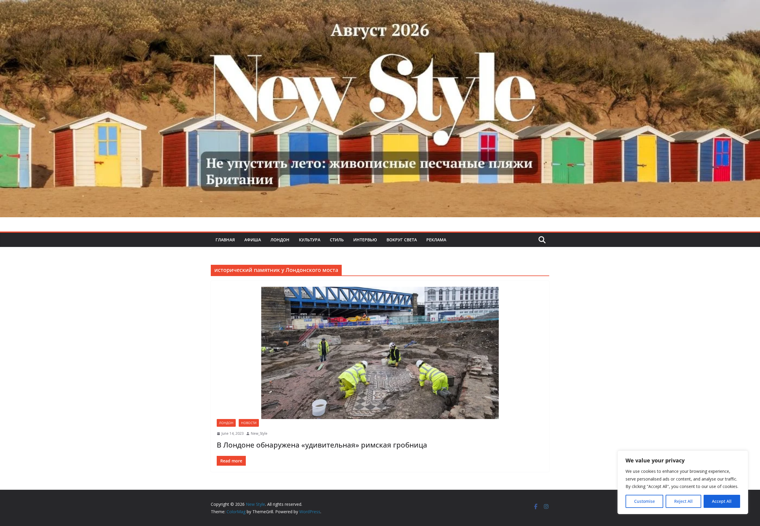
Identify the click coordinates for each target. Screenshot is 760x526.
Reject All (683, 501)
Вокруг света (402, 239)
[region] (683, 482)
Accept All (722, 501)
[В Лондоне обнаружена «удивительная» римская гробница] (380, 353)
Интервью (365, 239)
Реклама (436, 239)
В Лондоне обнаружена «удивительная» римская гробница (322, 445)
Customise (644, 501)
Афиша (252, 239)
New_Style (259, 433)
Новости (248, 423)
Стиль (337, 239)
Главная (225, 239)
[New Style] (380, 6)
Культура (309, 239)
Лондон (279, 239)
